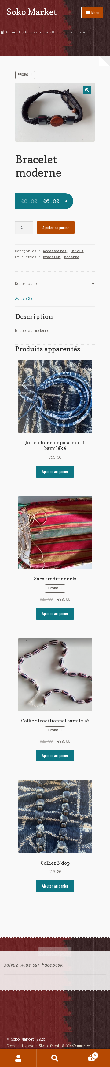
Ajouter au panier (55, 228)
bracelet (51, 257)
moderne (71, 257)
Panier (84, 1054)
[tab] (55, 284)
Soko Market (32, 12)
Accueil (13, 32)
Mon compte (18, 1058)
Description (27, 283)
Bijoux (77, 251)
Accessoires (36, 32)
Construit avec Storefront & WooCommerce (48, 1046)
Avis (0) (23, 299)
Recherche (55, 1058)
